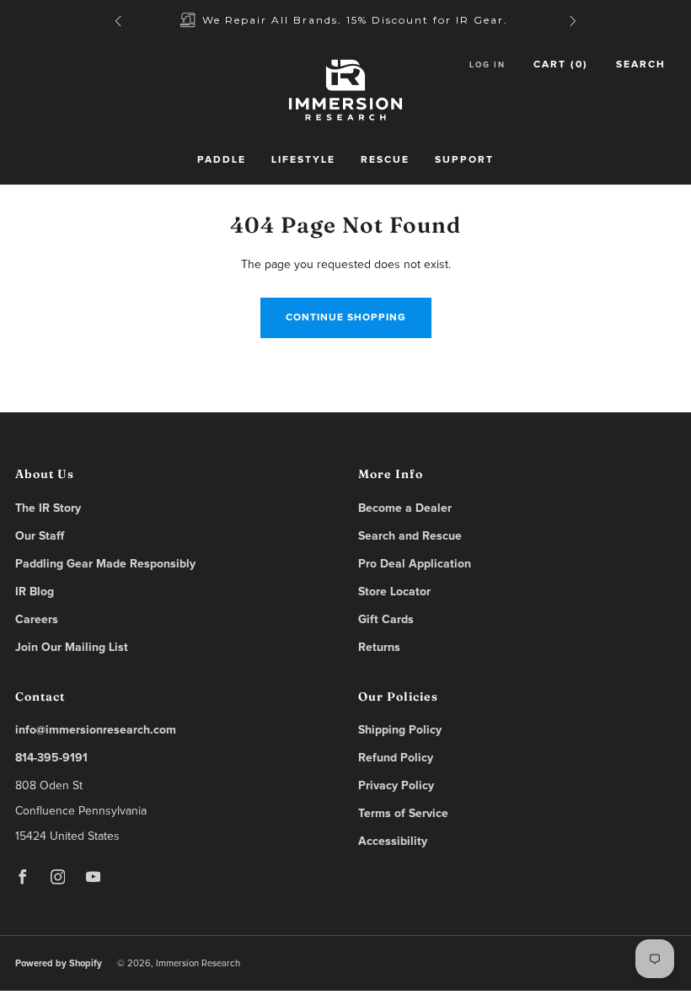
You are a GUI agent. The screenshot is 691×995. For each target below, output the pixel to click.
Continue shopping (346, 318)
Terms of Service (403, 814)
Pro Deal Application (414, 564)
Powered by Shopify (58, 963)
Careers (36, 620)
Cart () (560, 65)
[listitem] (345, 20)
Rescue (385, 160)
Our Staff (39, 536)
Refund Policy (395, 758)
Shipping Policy (400, 730)
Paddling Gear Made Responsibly (105, 564)
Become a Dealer (405, 508)
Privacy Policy (396, 786)
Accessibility (392, 841)
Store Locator (394, 592)
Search (641, 65)
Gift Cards (386, 620)
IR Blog (34, 592)
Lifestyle (303, 160)
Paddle (221, 160)
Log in (487, 65)
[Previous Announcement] (118, 21)
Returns (379, 647)
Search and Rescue (410, 536)
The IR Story (48, 508)
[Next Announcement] (573, 21)
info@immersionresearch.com (95, 730)
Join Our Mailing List (71, 647)
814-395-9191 (51, 758)
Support (464, 160)
